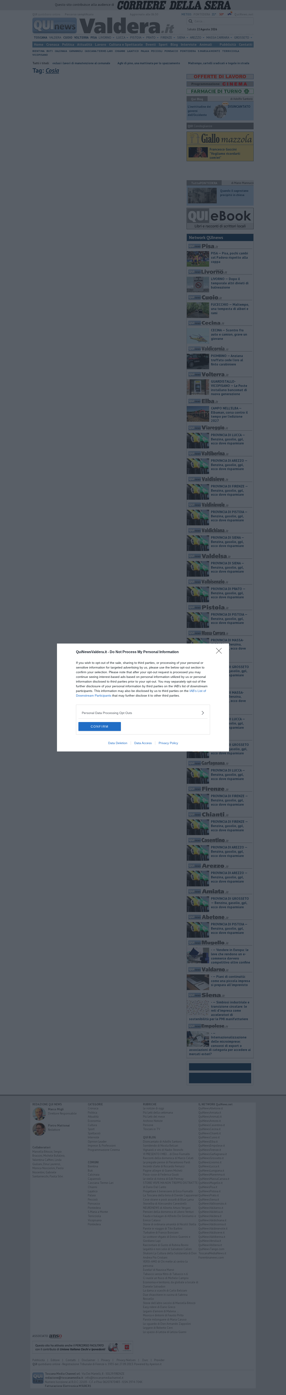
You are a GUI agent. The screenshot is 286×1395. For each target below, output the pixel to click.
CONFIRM (100, 726)
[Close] (220, 652)
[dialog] (143, 697)
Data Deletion (117, 743)
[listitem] (143, 712)
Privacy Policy (168, 743)
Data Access (143, 743)
